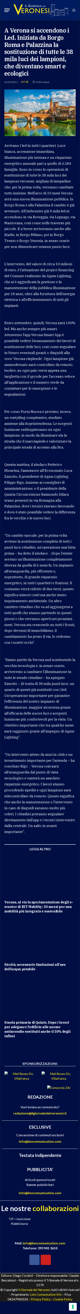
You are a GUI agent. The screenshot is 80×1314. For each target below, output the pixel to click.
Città (24, 82)
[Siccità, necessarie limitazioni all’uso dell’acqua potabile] (40, 939)
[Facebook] (34, 1260)
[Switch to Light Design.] (73, 10)
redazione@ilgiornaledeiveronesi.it (40, 1113)
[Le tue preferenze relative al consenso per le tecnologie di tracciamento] (73, 1307)
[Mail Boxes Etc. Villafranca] (22, 1078)
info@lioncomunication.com (40, 1141)
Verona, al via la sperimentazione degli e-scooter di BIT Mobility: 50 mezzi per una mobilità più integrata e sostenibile (38, 906)
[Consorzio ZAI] (58, 1088)
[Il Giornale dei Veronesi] (41, 10)
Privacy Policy (40, 1299)
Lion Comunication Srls (46, 1294)
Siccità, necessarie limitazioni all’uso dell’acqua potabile (34, 966)
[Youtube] (46, 1260)
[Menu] (7, 10)
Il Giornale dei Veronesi (34, 1290)
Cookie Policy (62, 1299)
